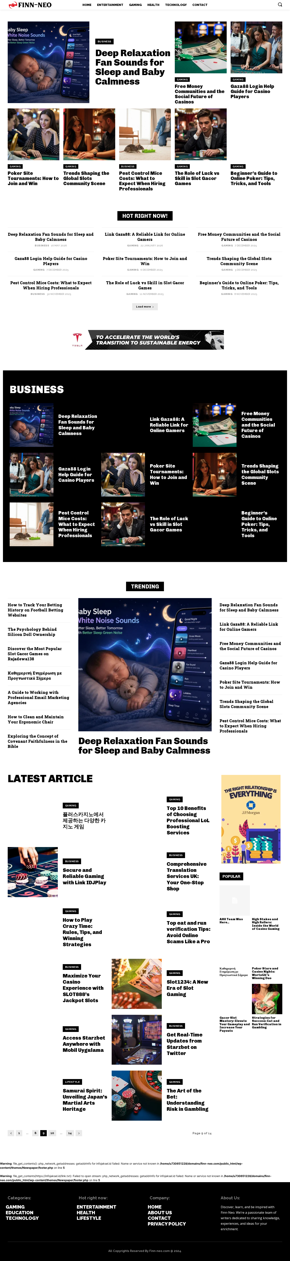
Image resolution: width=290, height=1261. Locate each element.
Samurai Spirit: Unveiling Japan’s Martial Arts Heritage (85, 1100)
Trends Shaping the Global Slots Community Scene (86, 178)
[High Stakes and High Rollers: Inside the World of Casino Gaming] (267, 900)
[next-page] (79, 1133)
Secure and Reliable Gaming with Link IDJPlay (84, 876)
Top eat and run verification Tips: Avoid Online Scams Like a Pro (188, 932)
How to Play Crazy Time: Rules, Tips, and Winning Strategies (82, 932)
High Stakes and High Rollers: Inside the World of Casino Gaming (266, 924)
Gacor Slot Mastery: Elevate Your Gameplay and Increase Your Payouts (235, 1024)
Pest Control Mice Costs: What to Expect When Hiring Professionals (142, 181)
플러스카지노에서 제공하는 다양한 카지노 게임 (84, 820)
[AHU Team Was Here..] (235, 900)
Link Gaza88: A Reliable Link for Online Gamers (145, 237)
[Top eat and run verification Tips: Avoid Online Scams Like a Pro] (137, 928)
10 (52, 1133)
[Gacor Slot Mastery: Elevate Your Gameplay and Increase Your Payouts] (235, 999)
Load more (143, 306)
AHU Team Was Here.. (231, 920)
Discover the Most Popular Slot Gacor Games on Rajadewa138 (35, 653)
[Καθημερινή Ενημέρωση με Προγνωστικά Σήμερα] (235, 950)
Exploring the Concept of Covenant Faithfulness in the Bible (37, 741)
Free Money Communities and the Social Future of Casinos (200, 94)
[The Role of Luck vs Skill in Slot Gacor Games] (200, 134)
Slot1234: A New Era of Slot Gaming (187, 988)
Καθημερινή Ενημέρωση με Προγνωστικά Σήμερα (35, 675)
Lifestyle (72, 1081)
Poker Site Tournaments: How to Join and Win (33, 178)
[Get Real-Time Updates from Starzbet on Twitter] (137, 1040)
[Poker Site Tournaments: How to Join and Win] (33, 134)
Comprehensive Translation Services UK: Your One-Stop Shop (187, 876)
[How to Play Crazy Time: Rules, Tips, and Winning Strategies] (33, 928)
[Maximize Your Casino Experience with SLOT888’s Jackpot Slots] (33, 984)
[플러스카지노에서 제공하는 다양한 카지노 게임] (33, 816)
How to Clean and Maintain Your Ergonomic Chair (36, 719)
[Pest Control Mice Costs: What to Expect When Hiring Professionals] (145, 134)
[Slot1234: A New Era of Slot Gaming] (137, 984)
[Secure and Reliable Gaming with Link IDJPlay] (33, 872)
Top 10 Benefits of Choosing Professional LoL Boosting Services (188, 820)
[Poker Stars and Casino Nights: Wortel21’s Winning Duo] (267, 950)
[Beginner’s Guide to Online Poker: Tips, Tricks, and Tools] (256, 134)
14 (70, 1133)
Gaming (182, 79)
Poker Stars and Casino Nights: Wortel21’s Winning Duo (265, 973)
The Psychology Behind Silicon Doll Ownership (32, 632)
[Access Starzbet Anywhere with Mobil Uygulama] (33, 1040)
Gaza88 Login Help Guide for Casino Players (252, 91)
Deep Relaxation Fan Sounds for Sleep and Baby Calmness (132, 67)
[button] (280, 4)
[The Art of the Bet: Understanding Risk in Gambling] (137, 1096)
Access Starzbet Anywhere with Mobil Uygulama (84, 1044)
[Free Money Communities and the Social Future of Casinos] (200, 47)
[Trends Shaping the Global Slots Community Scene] (89, 134)
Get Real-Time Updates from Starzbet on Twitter (184, 1044)
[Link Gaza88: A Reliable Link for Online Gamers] (123, 425)
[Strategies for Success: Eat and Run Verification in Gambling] (267, 999)
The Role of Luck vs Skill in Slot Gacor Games (197, 178)
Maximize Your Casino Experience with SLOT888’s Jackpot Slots (83, 988)
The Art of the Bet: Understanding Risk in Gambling (188, 1100)
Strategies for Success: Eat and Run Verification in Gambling (266, 1022)
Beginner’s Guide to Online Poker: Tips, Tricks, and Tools (254, 178)
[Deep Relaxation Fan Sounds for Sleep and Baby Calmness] (48, 62)
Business (104, 41)
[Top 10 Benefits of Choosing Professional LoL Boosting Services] (137, 816)
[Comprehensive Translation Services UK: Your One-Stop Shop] (137, 872)
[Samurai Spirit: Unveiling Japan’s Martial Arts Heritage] (33, 1096)
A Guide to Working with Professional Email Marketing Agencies (38, 697)
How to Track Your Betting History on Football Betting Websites (35, 610)
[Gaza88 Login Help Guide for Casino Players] (256, 47)
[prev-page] (11, 1133)
